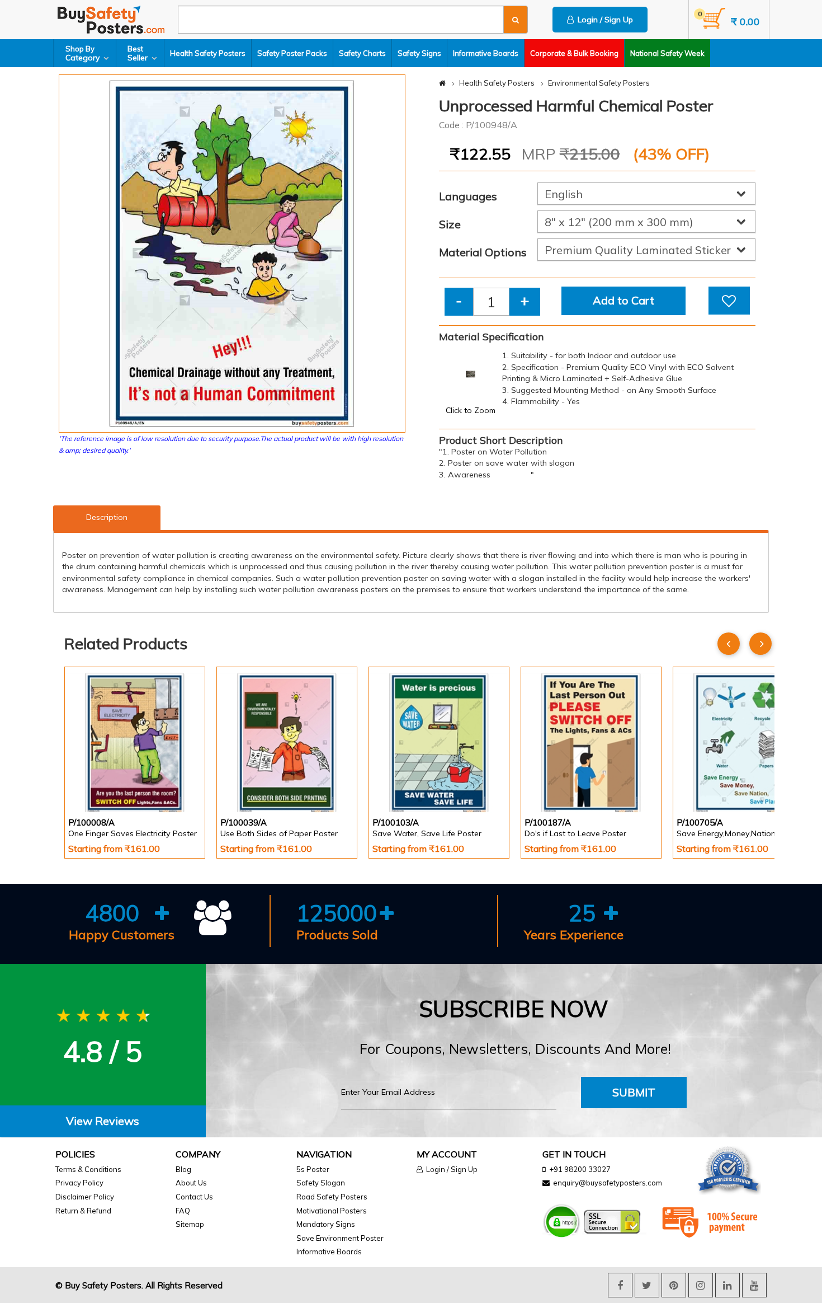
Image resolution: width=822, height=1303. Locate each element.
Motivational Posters (331, 1210)
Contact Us (194, 1196)
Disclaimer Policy (84, 1196)
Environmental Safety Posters (599, 82)
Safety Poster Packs (292, 53)
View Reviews (102, 1121)
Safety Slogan (320, 1182)
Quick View (99, 782)
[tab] (103, 1121)
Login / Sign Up (603, 20)
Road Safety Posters (331, 1196)
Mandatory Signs (325, 1224)
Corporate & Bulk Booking (574, 53)
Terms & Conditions (88, 1169)
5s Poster (312, 1169)
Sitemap (190, 1224)
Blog (183, 1169)
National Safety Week (667, 53)
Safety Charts (362, 53)
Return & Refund (83, 1210)
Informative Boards (485, 53)
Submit (633, 1092)
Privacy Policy (79, 1182)
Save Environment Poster (340, 1238)
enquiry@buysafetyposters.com (607, 1182)
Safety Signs (419, 53)
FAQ (183, 1210)
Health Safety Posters (207, 53)
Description (106, 517)
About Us (191, 1182)
